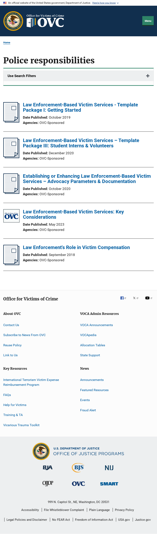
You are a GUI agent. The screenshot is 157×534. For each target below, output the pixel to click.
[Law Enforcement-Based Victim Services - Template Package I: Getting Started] (11, 121)
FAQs (7, 395)
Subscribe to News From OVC (24, 335)
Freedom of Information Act (94, 520)
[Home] (47, 21)
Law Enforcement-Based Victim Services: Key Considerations (73, 214)
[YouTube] (149, 300)
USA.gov (124, 520)
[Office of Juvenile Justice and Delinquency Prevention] (48, 487)
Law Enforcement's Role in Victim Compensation (76, 247)
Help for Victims (14, 405)
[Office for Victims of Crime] (78, 487)
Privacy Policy (124, 510)
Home (6, 42)
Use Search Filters (22, 76)
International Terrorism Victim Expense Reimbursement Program (31, 382)
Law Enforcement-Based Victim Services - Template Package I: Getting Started (80, 107)
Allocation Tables (92, 345)
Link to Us (10, 355)
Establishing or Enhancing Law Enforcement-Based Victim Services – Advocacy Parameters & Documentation (87, 178)
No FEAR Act (61, 520)
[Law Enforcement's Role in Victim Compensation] (11, 264)
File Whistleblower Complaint (64, 510)
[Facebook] (124, 300)
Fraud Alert (88, 410)
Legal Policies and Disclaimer (27, 520)
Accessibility (30, 510)
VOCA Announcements (96, 325)
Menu (148, 20)
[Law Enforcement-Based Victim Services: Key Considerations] (11, 216)
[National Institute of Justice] (109, 471)
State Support (90, 355)
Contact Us (11, 325)
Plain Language (99, 510)
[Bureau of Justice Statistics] (78, 473)
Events (85, 400)
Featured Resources (94, 390)
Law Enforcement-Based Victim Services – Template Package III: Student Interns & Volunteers (81, 143)
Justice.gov (143, 520)
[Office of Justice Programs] (13, 21)
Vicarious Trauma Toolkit (21, 425)
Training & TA (13, 415)
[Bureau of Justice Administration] (48, 471)
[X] (137, 300)
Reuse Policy (12, 345)
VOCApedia (88, 335)
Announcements (92, 380)
